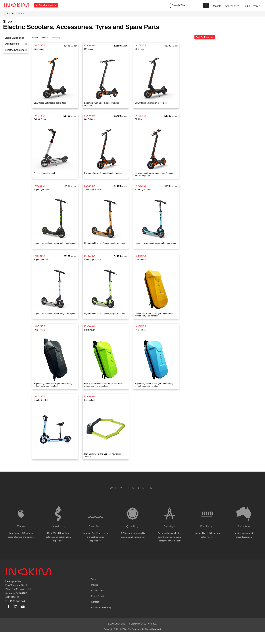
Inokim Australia (28, 571)
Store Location (46, 5)
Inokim (10, 13)
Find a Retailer (251, 6)
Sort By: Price (202, 37)
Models (217, 6)
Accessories (232, 6)
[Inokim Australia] (17, 5)
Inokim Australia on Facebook (8, 607)
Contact (95, 601)
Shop (21, 13)
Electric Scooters (14, 50)
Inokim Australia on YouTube (23, 607)
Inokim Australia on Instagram (16, 607)
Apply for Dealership (101, 607)
